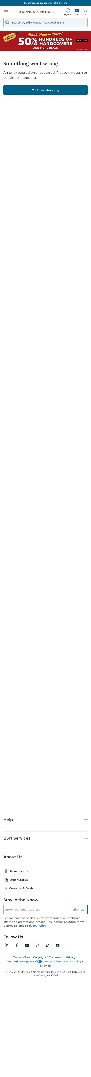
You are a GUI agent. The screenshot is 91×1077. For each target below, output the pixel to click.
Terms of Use (21, 957)
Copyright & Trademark (48, 957)
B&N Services (16, 838)
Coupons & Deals (21, 888)
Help (8, 819)
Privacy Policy (36, 925)
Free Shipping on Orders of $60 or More (45, 2)
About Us (12, 856)
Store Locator (19, 871)
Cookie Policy (72, 961)
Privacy (71, 957)
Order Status (19, 880)
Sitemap (45, 965)
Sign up (78, 909)
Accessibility (53, 961)
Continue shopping (45, 90)
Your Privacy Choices (20, 961)
